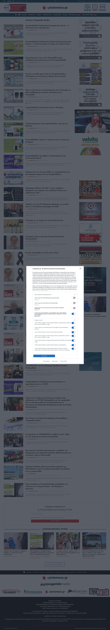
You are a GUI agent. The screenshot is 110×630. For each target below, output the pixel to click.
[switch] (74, 298)
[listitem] (55, 294)
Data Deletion (46, 361)
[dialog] (55, 315)
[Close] (80, 268)
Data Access (55, 361)
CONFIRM (44, 356)
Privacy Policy (63, 361)
